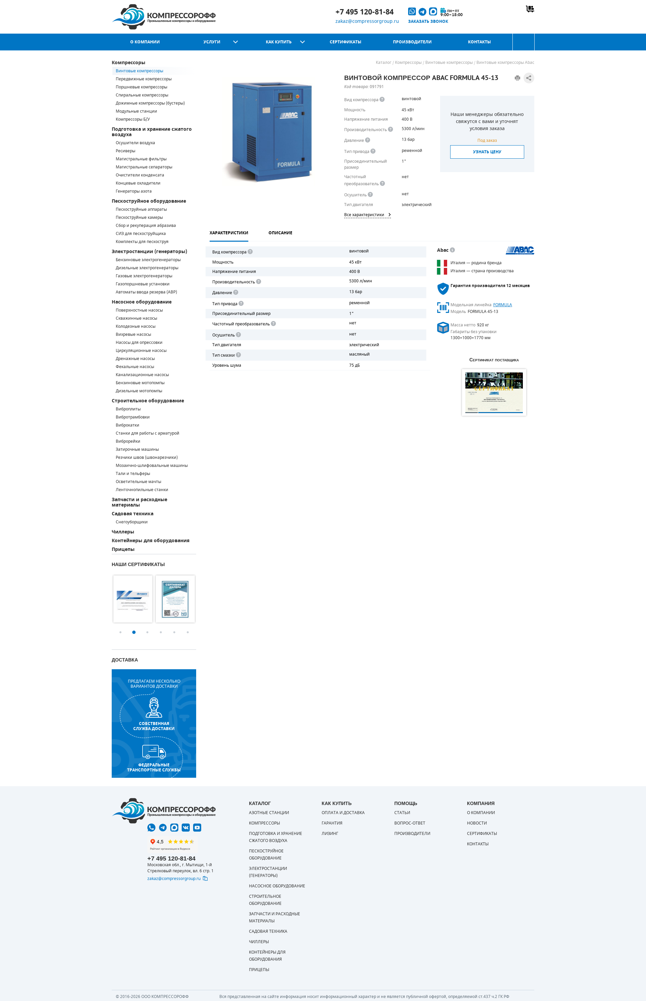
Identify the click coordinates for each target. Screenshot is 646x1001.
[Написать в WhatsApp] (151, 828)
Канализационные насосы (142, 375)
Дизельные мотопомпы (139, 391)
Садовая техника (132, 513)
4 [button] (161, 632)
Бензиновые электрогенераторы (148, 260)
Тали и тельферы (133, 474)
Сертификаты (345, 42)
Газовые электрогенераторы (144, 276)
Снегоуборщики (132, 522)
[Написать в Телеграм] (163, 828)
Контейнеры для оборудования (150, 540)
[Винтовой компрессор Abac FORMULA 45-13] (268, 131)
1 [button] (120, 632)
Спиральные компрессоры (142, 95)
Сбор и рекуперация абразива (146, 226)
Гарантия (332, 823)
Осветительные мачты (138, 482)
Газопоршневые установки (143, 284)
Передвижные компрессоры (144, 79)
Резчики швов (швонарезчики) (147, 457)
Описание (280, 233)
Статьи (402, 813)
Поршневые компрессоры (141, 87)
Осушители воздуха (135, 143)
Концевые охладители (138, 183)
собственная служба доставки (154, 726)
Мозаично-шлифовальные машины (152, 466)
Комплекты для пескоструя (142, 242)
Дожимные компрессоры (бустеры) (150, 103)
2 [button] (134, 632)
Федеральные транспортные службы (154, 767)
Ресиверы (125, 151)
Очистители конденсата (140, 175)
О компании (145, 42)
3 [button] (147, 632)
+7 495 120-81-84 (364, 12)
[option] (132, 599)
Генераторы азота (134, 191)
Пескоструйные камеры (139, 217)
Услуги (212, 42)
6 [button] (188, 632)
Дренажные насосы (135, 359)
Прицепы (123, 549)
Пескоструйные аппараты (141, 209)
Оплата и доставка (343, 813)
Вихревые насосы (133, 334)
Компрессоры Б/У (133, 119)
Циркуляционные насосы (141, 351)
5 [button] (174, 632)
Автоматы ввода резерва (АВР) (146, 292)
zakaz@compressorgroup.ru (367, 21)
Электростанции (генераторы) (149, 251)
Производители (412, 42)
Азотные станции (269, 813)
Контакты (479, 42)
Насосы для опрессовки (139, 342)
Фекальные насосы (135, 367)
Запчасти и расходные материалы (139, 502)
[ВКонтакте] (186, 828)
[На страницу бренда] (520, 250)
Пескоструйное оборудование (149, 201)
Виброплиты (128, 409)
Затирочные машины (137, 449)
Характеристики (229, 233)
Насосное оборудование (142, 302)
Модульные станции (136, 111)
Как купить (279, 42)
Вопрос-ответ (409, 823)
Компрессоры (128, 62)
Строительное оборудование (148, 400)
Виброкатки (127, 425)
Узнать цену (487, 152)
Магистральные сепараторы (144, 167)
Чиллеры (123, 531)
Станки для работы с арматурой (147, 433)
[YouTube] (197, 828)
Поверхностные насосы (139, 310)
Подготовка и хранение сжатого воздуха (152, 132)
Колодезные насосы (135, 326)
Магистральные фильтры (141, 159)
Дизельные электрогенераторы (147, 268)
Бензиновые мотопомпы (140, 383)
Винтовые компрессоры (139, 71)
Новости (477, 823)
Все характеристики (364, 215)
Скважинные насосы (136, 318)
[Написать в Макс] (174, 828)
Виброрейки (128, 441)
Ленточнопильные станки (142, 490)
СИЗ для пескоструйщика (141, 234)
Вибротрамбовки (133, 417)
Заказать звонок (428, 21)
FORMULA (502, 305)
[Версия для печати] (517, 78)
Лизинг (330, 834)
